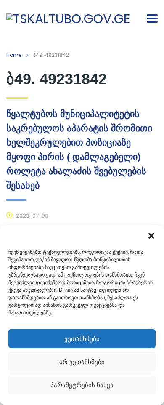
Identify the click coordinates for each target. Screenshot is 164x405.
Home (13, 55)
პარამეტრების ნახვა (82, 385)
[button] (151, 236)
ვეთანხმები (82, 338)
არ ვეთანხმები (82, 361)
